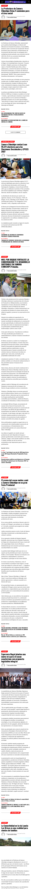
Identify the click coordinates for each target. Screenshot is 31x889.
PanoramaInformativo (12, 17)
